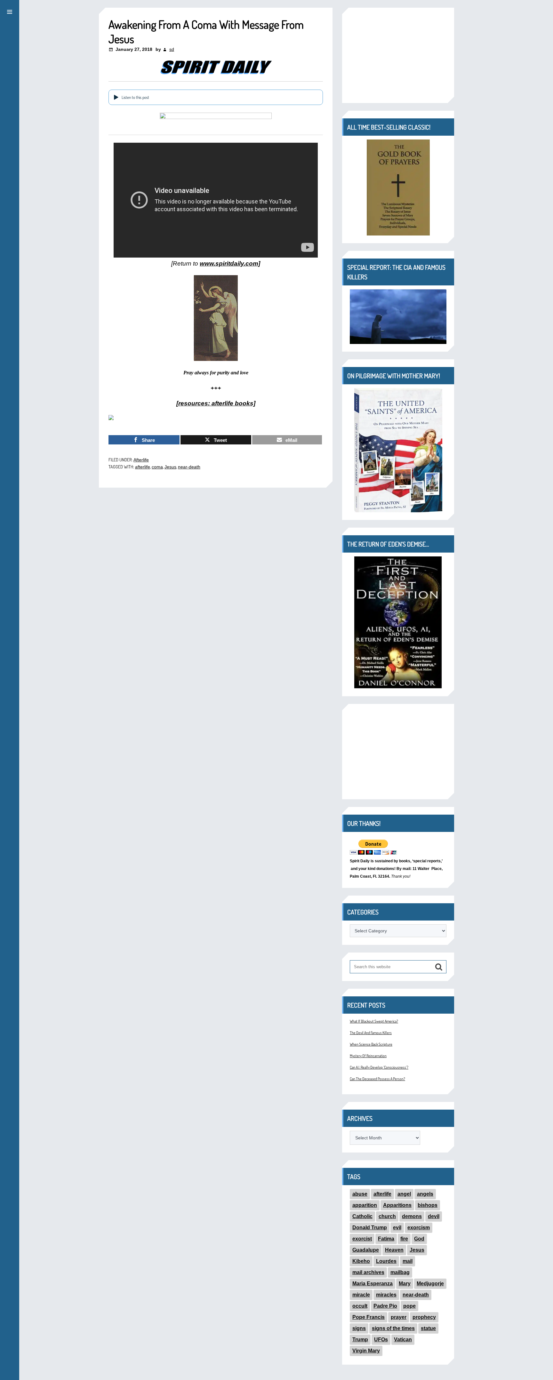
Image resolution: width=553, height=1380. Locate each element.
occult (359, 1306)
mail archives (368, 1272)
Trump (360, 1339)
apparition (364, 1205)
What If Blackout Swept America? (374, 1021)
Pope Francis (368, 1317)
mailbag (400, 1272)
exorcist (362, 1238)
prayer (398, 1317)
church (387, 1216)
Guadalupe (365, 1250)
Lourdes (386, 1261)
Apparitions (397, 1205)
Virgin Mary (366, 1350)
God (419, 1238)
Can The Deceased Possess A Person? (377, 1078)
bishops (427, 1205)
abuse (359, 1194)
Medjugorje (430, 1283)
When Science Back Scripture (371, 1044)
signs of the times (393, 1328)
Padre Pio (385, 1306)
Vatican (403, 1339)
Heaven (394, 1250)
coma (157, 466)
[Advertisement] (398, 55)
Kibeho (361, 1261)
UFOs (381, 1339)
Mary (405, 1283)
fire (404, 1238)
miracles (386, 1294)
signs (359, 1328)
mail (408, 1261)
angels (425, 1194)
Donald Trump (369, 1227)
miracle (361, 1294)
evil (397, 1227)
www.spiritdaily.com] (230, 263)
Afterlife (141, 459)
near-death (189, 466)
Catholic (362, 1216)
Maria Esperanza (372, 1283)
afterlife (142, 466)
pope (409, 1306)
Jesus (170, 466)
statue (428, 1328)
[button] (9, 11)
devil (433, 1216)
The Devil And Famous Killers (371, 1032)
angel (404, 1194)
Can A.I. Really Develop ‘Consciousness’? (379, 1067)
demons (412, 1216)
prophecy (424, 1317)
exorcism (418, 1227)
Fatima (386, 1238)
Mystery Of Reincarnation (368, 1055)
